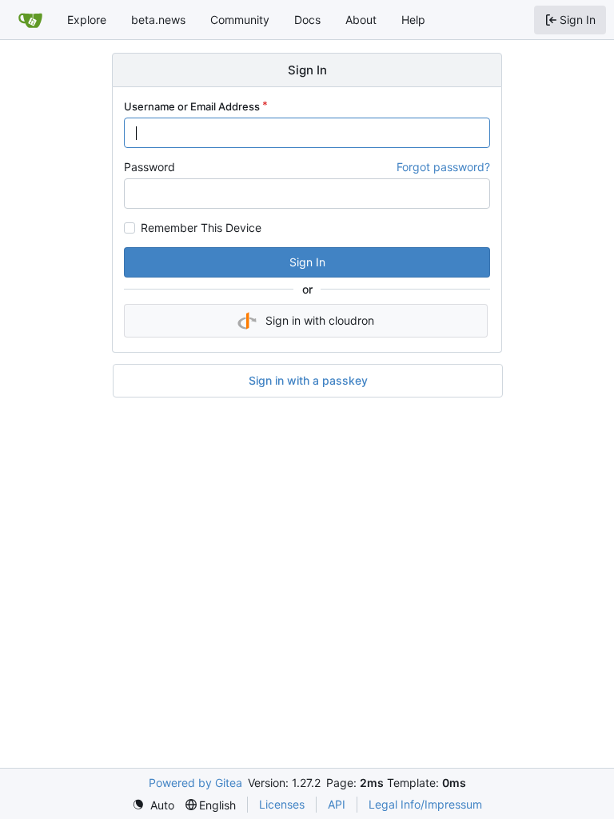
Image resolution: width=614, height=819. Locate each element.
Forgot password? (443, 167)
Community (239, 19)
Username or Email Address (192, 106)
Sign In (307, 262)
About (361, 19)
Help (413, 19)
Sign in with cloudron (319, 320)
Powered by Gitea (195, 782)
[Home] (30, 20)
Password (149, 167)
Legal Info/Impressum (425, 804)
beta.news (158, 19)
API (336, 804)
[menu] (153, 805)
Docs (307, 19)
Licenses (282, 804)
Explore (86, 19)
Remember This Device (201, 228)
